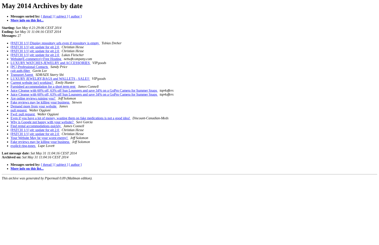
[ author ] (75, 16)
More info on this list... (27, 20)
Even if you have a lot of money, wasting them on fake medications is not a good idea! (71, 118)
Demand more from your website (34, 106)
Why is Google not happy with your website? (42, 122)
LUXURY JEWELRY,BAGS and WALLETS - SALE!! (50, 78)
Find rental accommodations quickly (36, 126)
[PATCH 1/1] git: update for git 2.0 (35, 47)
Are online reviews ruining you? (33, 98)
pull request (19, 110)
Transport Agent (22, 75)
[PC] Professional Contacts (30, 67)
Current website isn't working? (32, 82)
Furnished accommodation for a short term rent (43, 86)
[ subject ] (61, 16)
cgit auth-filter (21, 71)
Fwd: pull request (23, 114)
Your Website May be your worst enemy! (39, 138)
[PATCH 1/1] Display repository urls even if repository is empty (55, 43)
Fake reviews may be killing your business (40, 102)
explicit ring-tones (23, 146)
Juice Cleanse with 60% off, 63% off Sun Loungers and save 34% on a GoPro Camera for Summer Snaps (84, 90)
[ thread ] (47, 16)
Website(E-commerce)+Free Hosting (36, 59)
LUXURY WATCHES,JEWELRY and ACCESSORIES (51, 63)
